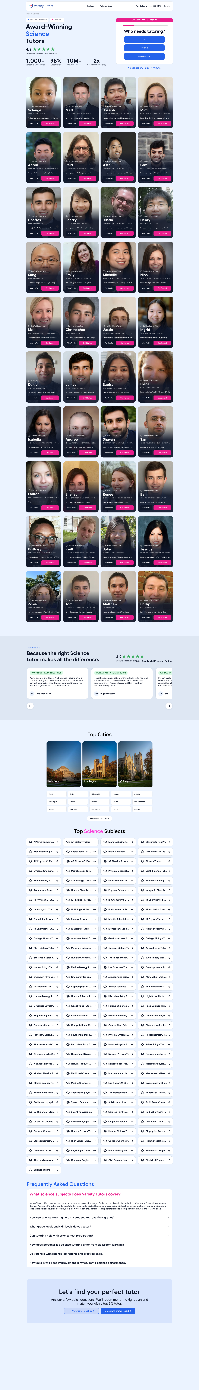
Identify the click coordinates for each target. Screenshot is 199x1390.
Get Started (50, 123)
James (71, 384)
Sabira (108, 384)
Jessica (146, 549)
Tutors (28, 14)
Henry (145, 220)
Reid (69, 165)
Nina (144, 275)
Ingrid (145, 329)
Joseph (109, 110)
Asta (106, 165)
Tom (69, 604)
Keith (70, 549)
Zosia (32, 604)
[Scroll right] (168, 706)
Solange (34, 110)
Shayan (109, 439)
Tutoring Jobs (106, 6)
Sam (143, 165)
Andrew (72, 439)
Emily (70, 275)
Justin (108, 220)
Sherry (71, 220)
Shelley (72, 494)
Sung (32, 275)
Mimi (144, 110)
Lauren (34, 494)
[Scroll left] (30, 706)
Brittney (34, 549)
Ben (143, 494)
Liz (30, 329)
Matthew (110, 604)
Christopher (75, 329)
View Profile (34, 123)
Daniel (33, 384)
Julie (107, 549)
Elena (144, 384)
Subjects (90, 6)
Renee (108, 494)
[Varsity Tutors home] (41, 6)
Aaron (33, 165)
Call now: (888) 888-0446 (150, 6)
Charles (34, 220)
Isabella (34, 439)
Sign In (167, 6)
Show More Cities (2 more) (99, 818)
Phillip (145, 604)
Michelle (110, 275)
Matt (69, 110)
